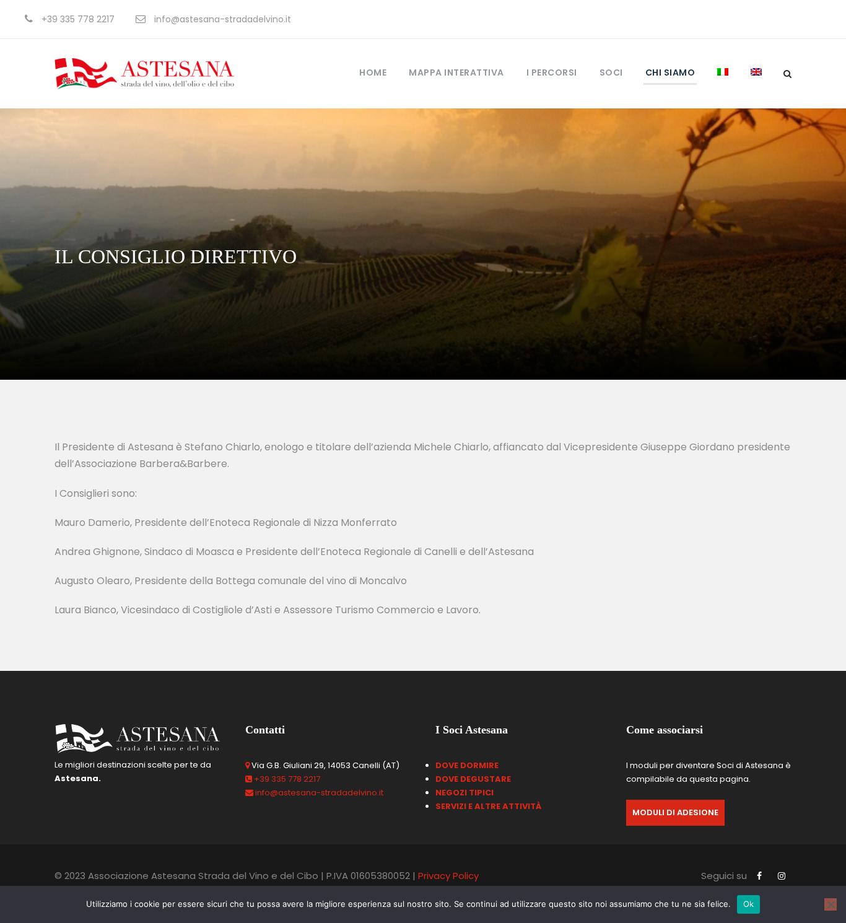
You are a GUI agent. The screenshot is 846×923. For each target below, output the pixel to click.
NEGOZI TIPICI (464, 792)
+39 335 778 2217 (287, 779)
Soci (611, 72)
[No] (830, 904)
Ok (748, 904)
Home (372, 72)
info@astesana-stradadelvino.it (319, 792)
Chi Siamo (670, 72)
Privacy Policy (448, 875)
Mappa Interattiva (456, 72)
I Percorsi (551, 72)
